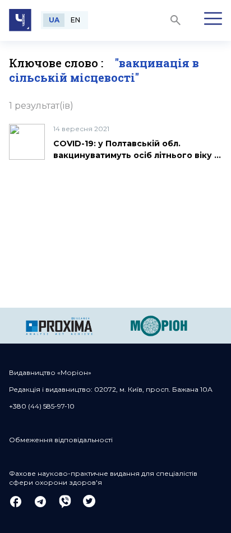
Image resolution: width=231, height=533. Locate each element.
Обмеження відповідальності (61, 439)
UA (54, 20)
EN (75, 20)
